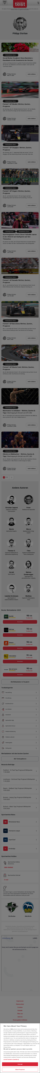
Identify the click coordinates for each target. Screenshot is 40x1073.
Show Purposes (20, 1069)
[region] (20, 1048)
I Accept (19, 1064)
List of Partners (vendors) (11, 1059)
